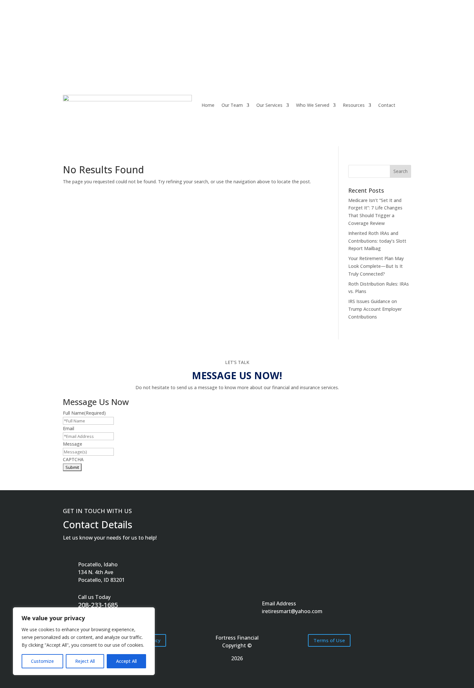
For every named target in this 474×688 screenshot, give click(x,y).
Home (208, 105)
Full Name (84, 413)
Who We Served (312, 105)
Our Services (269, 105)
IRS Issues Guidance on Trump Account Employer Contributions (375, 309)
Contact (386, 105)
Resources (354, 105)
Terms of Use (329, 640)
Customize (42, 661)
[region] (84, 641)
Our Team (232, 105)
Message (72, 444)
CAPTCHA (73, 459)
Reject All (85, 661)
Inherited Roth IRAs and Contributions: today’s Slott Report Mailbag (377, 241)
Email (68, 428)
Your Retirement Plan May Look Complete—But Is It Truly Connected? (376, 266)
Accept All (126, 661)
